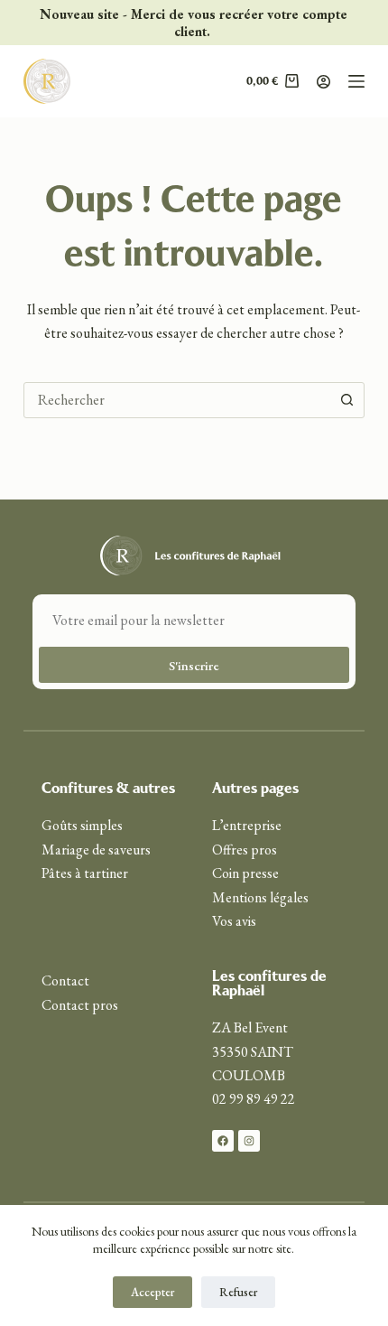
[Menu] (356, 81)
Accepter (152, 1292)
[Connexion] (323, 82)
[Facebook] (223, 1141)
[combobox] (176, 400)
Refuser (238, 1292)
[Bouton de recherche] (346, 400)
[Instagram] (249, 1141)
